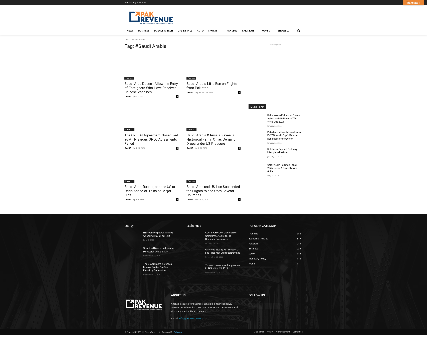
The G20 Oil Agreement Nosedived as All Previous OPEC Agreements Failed (151, 139)
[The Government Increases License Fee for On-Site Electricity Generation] (132, 268)
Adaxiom (178, 332)
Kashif (127, 96)
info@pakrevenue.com (191, 318)
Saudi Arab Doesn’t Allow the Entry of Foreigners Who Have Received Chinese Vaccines (151, 88)
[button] (299, 31)
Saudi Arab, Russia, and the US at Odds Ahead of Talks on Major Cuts (149, 191)
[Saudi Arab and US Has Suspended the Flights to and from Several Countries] (213, 169)
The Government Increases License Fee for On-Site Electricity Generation (157, 267)
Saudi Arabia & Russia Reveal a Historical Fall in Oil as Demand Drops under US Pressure (211, 139)
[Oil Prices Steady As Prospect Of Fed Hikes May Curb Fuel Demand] (194, 253)
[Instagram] (291, 2)
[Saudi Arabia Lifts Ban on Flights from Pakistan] (213, 66)
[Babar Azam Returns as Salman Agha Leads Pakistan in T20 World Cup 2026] (257, 119)
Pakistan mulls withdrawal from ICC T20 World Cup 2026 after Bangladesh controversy (284, 135)
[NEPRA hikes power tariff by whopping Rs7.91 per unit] (132, 236)
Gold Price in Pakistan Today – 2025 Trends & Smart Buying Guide (283, 168)
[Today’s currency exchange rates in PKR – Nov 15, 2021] (194, 269)
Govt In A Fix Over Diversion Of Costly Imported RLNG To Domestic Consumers (221, 235)
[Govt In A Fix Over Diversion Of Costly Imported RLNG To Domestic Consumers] (194, 236)
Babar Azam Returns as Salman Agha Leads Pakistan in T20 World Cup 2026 (284, 118)
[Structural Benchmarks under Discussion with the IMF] (132, 252)
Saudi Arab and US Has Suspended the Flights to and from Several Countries (213, 191)
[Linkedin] (296, 2)
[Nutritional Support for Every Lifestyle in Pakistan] (257, 153)
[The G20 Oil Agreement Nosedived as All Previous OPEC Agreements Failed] (151, 117)
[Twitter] (301, 2)
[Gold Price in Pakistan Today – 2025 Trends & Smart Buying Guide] (257, 169)
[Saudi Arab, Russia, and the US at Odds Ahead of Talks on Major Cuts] (151, 169)
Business (129, 129)
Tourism (129, 78)
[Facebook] (287, 2)
